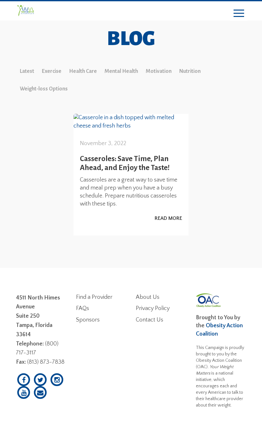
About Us (147, 297)
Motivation (159, 71)
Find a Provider (94, 297)
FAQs (82, 308)
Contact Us (149, 320)
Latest (27, 71)
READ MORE (168, 218)
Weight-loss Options (44, 89)
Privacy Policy (153, 308)
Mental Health (121, 71)
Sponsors (88, 320)
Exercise (51, 71)
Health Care (83, 71)
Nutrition (190, 71)
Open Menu (239, 13)
